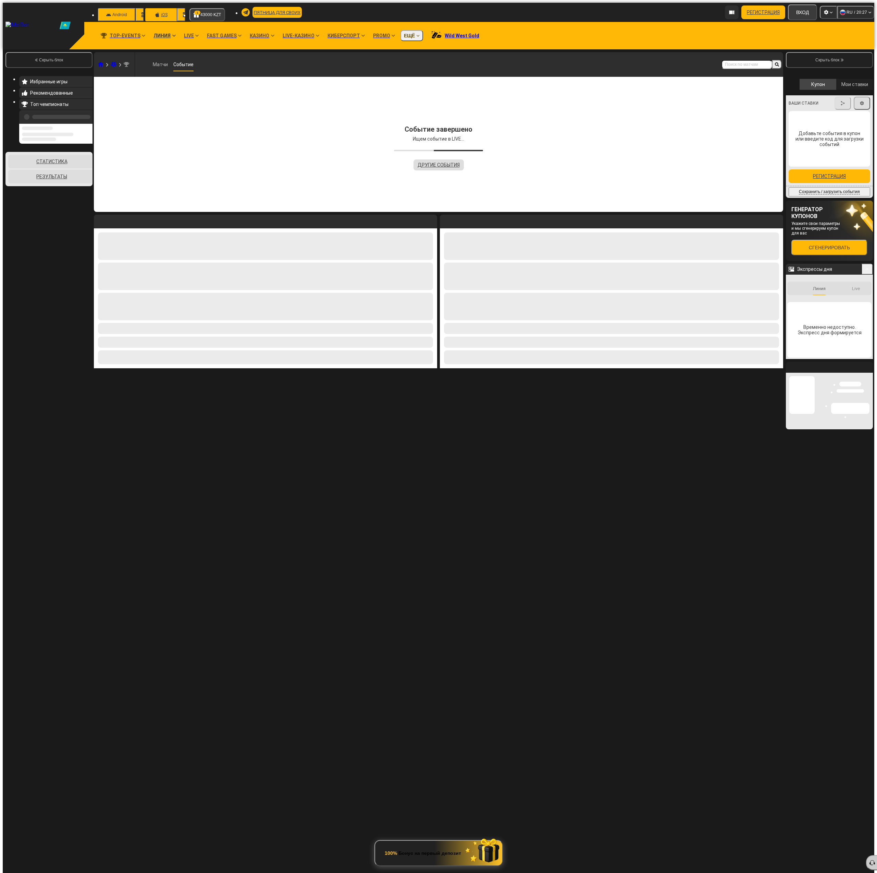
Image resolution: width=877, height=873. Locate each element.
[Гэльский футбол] (114, 64)
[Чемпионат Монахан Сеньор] (126, 64)
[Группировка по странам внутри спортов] (86, 187)
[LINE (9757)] (101, 64)
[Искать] (777, 64)
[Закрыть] (867, 431)
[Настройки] (828, 12)
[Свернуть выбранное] (78, 187)
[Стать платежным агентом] (732, 12)
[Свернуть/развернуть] (867, 327)
